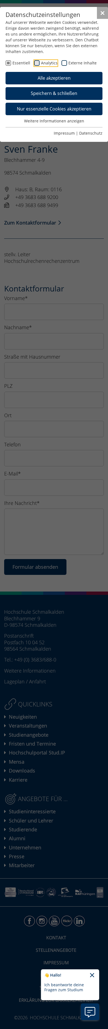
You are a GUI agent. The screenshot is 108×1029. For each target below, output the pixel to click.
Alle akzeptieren (54, 78)
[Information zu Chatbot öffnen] (90, 1011)
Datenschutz (90, 133)
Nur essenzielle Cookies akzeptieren (54, 109)
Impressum (64, 133)
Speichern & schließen (54, 93)
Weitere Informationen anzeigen (54, 121)
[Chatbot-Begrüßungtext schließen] (92, 975)
